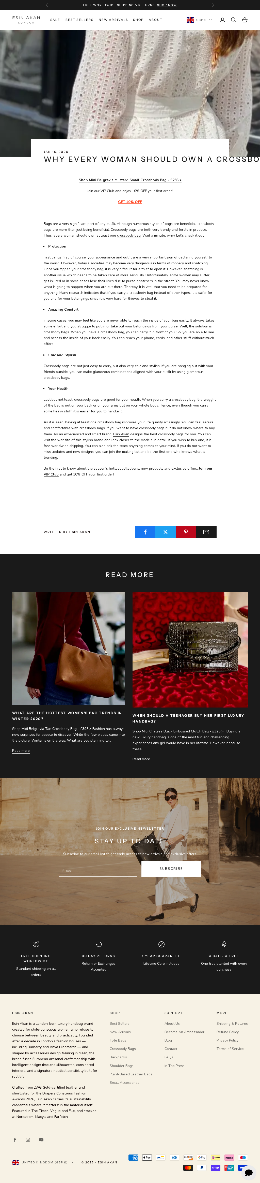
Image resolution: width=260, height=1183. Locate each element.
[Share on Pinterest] (186, 532)
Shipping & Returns (232, 1023)
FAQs (169, 1057)
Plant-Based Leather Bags (131, 1074)
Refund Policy (228, 1032)
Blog (168, 1040)
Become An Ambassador (184, 1032)
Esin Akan (121, 434)
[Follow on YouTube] (41, 1139)
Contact (171, 1048)
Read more (21, 750)
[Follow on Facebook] (14, 1139)
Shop (138, 20)
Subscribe (171, 869)
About (155, 20)
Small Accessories (124, 1082)
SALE (55, 20)
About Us (172, 1023)
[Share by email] (206, 532)
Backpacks (118, 1057)
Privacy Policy (227, 1040)
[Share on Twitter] (165, 532)
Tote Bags (118, 1040)
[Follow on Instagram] (27, 1139)
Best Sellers (80, 20)
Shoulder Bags (122, 1065)
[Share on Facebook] (145, 532)
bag (129, 235)
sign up (161, 5)
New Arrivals (113, 20)
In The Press (175, 1065)
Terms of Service (230, 1048)
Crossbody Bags (123, 1048)
